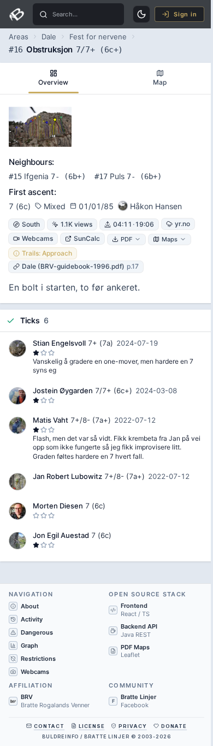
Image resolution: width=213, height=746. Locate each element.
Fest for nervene (98, 36)
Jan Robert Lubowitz (67, 476)
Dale (49, 36)
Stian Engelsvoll (59, 343)
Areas (18, 36)
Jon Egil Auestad (61, 535)
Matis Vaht (50, 420)
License (91, 726)
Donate (174, 726)
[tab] (53, 78)
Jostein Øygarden (63, 390)
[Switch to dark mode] (141, 14)
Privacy (132, 726)
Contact (49, 726)
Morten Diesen (58, 505)
